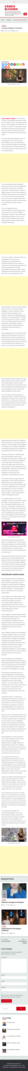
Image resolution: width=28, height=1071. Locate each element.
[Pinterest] (14, 64)
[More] (8, 67)
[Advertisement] (14, 46)
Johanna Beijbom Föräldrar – (8, 118)
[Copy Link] (20, 64)
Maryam (14, 905)
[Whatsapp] (17, 64)
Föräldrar (3, 25)
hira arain (16, 30)
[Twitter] (6, 64)
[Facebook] (3, 64)
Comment (4, 957)
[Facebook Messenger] (3, 67)
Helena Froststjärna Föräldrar (12, 902)
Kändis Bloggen (11, 7)
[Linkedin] (11, 64)
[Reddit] (8, 64)
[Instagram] (23, 64)
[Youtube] (6, 67)
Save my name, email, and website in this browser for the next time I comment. (12, 996)
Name (3, 975)
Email (3, 981)
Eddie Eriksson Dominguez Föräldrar (11, 930)
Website (3, 987)
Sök (21, 1008)
